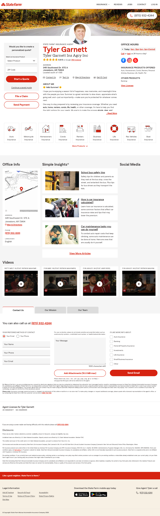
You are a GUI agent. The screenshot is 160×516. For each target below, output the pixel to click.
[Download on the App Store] (81, 494)
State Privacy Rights (46, 496)
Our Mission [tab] (50, 310)
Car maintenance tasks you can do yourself (96, 228)
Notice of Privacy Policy (26, 496)
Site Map (5, 500)
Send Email (134, 373)
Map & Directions (14, 225)
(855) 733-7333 (46, 393)
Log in (154, 4)
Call (122, 54)
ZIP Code (11, 70)
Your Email (10, 336)
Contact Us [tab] (18, 310)
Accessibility (43, 493)
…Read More (111, 113)
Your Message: (62, 341)
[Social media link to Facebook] (123, 60)
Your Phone (24, 336)
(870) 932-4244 (12, 233)
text (128, 54)
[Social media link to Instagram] (129, 60)
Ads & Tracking (8, 493)
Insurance (101, 4)
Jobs (129, 4)
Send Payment (22, 105)
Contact (141, 4)
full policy (17, 450)
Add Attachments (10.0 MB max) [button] (80, 373)
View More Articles (80, 253)
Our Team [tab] (83, 310)
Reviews (118, 4)
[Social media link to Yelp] (135, 60)
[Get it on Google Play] (98, 494)
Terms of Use (7, 496)
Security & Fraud (24, 493)
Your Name (9, 344)
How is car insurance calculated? (92, 201)
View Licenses (127, 86)
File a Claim (21, 96)
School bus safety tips (93, 172)
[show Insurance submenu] (108, 4)
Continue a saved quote (21, 88)
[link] (11, 4)
